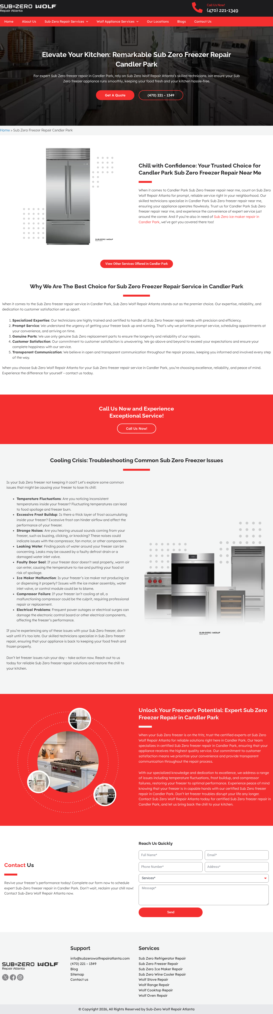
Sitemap (77, 974)
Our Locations (158, 21)
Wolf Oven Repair (153, 995)
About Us (29, 21)
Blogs (181, 21)
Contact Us (202, 21)
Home (8, 21)
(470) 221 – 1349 (83, 964)
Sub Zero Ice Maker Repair (161, 969)
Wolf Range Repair (154, 985)
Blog (74, 969)
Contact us (79, 979)
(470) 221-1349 (222, 10)
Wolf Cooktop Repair (156, 990)
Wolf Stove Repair (153, 979)
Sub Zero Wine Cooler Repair (162, 974)
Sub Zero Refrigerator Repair (162, 958)
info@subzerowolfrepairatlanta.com (100, 958)
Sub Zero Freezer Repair (158, 964)
